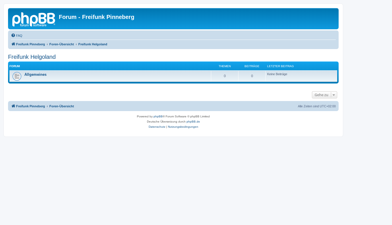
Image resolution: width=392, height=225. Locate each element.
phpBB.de (193, 121)
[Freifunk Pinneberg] (34, 18)
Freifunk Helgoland (32, 57)
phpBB (158, 116)
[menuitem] (16, 35)
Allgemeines (35, 74)
